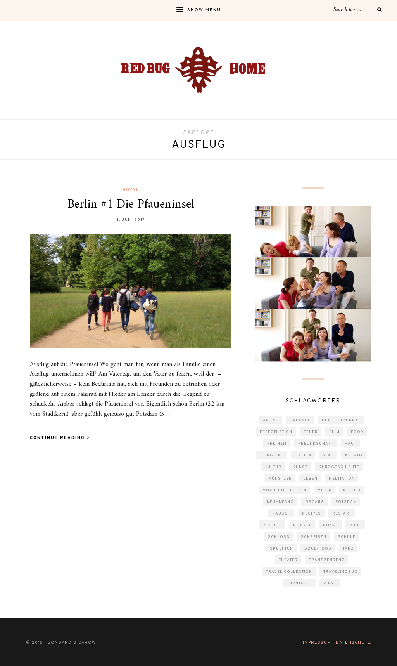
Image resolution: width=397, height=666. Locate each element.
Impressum (317, 642)
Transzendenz (327, 560)
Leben (310, 478)
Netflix (352, 490)
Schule (347, 536)
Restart (342, 513)
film (334, 432)
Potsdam (346, 502)
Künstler (280, 478)
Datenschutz (353, 642)
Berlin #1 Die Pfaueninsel (130, 204)
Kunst (300, 467)
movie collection (284, 490)
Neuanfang (280, 502)
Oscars (314, 502)
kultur (272, 467)
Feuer (311, 432)
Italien (303, 455)
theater (288, 560)
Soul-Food (317, 548)
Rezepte (272, 525)
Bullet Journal (341, 420)
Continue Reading (58, 438)
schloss (279, 536)
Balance (300, 420)
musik (325, 490)
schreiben (313, 536)
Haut (350, 443)
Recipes (311, 513)
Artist (270, 420)
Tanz (348, 548)
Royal (131, 190)
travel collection (289, 571)
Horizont (271, 455)
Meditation (342, 478)
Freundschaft (315, 443)
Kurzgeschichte (339, 467)
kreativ (354, 455)
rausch (281, 513)
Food (357, 432)
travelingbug (340, 571)
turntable (299, 583)
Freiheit (277, 443)
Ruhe (355, 525)
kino (328, 455)
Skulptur (281, 548)
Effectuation (276, 432)
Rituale (302, 525)
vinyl (330, 583)
